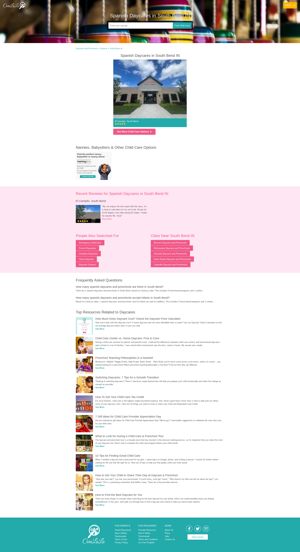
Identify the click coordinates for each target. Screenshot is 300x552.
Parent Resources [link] (123, 530)
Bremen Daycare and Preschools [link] (170, 242)
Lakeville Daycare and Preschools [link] (170, 264)
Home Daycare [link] (86, 259)
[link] (14, 5)
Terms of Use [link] (121, 539)
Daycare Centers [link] (87, 264)
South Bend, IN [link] (116, 48)
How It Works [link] (121, 533)
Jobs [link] (167, 536)
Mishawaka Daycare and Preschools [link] (172, 248)
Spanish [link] (103, 48)
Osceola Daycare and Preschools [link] (170, 253)
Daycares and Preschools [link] (87, 48)
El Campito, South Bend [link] (91, 201)
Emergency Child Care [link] (90, 242)
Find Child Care (182, 25)
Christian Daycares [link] (88, 253)
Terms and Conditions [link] (148, 539)
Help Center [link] (198, 537)
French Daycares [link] (87, 248)
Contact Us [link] (170, 539)
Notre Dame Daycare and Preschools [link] (172, 259)
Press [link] (167, 533)
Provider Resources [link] (147, 530)
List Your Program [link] (146, 542)
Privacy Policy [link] (121, 542)
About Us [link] (169, 530)
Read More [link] (107, 219)
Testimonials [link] (120, 536)
